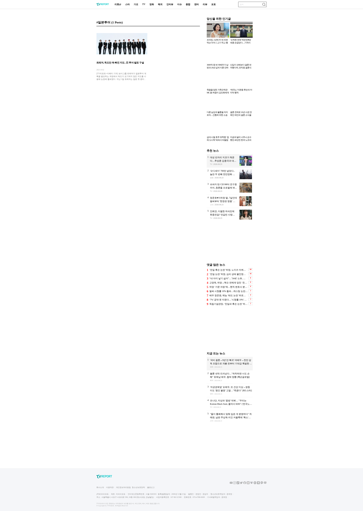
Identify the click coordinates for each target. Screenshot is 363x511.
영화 (151, 4)
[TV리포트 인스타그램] (234, 483)
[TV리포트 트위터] (241, 483)
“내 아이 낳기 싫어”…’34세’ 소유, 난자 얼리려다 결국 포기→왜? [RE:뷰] (228, 278)
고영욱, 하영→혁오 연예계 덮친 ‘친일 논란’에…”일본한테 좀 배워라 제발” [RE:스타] (228, 282)
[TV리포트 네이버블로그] (265, 483)
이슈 (179, 4)
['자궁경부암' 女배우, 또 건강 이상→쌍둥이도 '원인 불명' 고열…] (230, 390)
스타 (127, 4)
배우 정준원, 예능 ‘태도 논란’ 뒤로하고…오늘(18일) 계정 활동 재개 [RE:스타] (228, 295)
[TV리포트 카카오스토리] (258, 483)
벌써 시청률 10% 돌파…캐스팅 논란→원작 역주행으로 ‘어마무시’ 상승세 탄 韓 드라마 (228, 291)
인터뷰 (169, 4)
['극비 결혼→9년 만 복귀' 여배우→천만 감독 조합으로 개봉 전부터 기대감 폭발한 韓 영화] (230, 363)
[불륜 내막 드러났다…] (230, 377)
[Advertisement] (229, 243)
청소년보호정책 (138, 487)
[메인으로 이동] (102, 5)
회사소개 (100, 487)
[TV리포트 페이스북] (244, 483)
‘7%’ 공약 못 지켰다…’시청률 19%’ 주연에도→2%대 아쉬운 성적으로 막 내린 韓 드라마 (228, 299)
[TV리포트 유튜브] (231, 483)
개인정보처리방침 (123, 487)
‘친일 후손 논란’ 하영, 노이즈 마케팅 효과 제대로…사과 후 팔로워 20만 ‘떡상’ (228, 270)
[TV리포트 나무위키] (255, 483)
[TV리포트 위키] (251, 483)
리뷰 (205, 4)
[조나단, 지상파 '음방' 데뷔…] (230, 404)
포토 (213, 4)
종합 (188, 4)
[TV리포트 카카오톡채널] (261, 483)
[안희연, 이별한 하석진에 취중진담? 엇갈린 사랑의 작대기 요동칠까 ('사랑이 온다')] (230, 214)
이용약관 (110, 487)
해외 (160, 4)
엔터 (196, 4)
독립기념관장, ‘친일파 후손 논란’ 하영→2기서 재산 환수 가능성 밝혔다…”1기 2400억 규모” (228, 304)
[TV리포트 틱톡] (238, 483)
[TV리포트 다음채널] (248, 483)
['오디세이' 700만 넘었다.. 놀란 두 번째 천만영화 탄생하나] (230, 174)
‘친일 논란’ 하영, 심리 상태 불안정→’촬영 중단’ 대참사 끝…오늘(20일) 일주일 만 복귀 (228, 274)
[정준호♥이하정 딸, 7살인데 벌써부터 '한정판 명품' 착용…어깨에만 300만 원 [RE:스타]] (230, 201)
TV (143, 4)
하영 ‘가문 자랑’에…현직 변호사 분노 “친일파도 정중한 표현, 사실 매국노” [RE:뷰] (228, 287)
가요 (136, 4)
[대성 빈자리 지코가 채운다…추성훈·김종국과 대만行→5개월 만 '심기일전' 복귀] (230, 160)
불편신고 (151, 487)
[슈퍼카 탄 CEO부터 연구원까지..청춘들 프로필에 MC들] (230, 187)
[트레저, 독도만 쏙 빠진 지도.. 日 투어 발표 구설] (121, 55)
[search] (263, 4)
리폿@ (118, 4)
